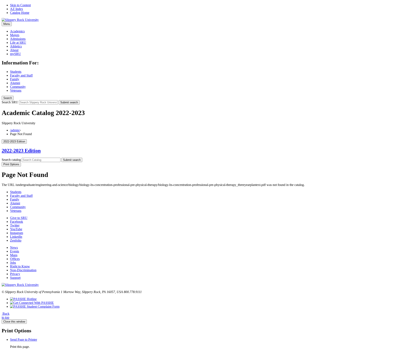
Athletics (16, 46)
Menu (6, 24)
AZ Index (16, 9)
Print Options (11, 164)
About (14, 50)
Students (15, 71)
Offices (15, 259)
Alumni (15, 83)
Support (15, 277)
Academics (17, 31)
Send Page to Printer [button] (23, 339)
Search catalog (11, 159)
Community (18, 86)
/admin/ (15, 130)
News (14, 247)
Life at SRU (18, 42)
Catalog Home (19, 12)
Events (14, 251)
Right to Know (20, 266)
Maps (13, 255)
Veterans (15, 90)
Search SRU (10, 102)
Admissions (18, 39)
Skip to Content (20, 5)
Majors (14, 35)
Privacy (15, 274)
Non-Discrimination (23, 270)
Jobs (13, 262)
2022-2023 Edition (21, 150)
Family (14, 79)
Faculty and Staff (21, 75)
